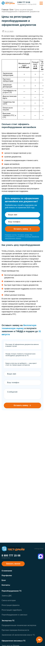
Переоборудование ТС (12, 591)
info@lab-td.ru (6, 558)
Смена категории (9, 600)
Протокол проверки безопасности (15, 630)
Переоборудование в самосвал (14, 615)
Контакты (6, 585)
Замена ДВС (7, 596)
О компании (7, 571)
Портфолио (7, 575)
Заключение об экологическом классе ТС (18, 635)
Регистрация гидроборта (12, 610)
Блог (4, 580)
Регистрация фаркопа (10, 605)
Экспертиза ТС (8, 621)
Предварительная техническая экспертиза (19, 625)
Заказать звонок (13, 564)
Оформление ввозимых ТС (14, 641)
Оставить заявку (21, 229)
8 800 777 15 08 (23, 2)
